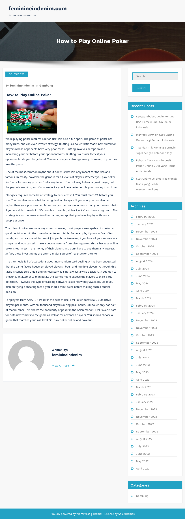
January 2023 (145, 402)
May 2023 (142, 372)
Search (141, 87)
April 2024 (142, 290)
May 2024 (142, 283)
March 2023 (143, 387)
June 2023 (143, 365)
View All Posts (61, 365)
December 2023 (146, 320)
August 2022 (144, 439)
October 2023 (145, 335)
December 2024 (146, 231)
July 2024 (142, 268)
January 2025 (145, 224)
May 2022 (142, 461)
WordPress (83, 514)
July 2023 (142, 357)
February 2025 (145, 216)
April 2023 (142, 379)
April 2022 (142, 468)
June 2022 (143, 453)
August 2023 (144, 350)
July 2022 (142, 446)
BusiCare (109, 514)
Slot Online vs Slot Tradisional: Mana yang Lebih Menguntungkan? (156, 184)
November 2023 (146, 328)
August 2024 (144, 261)
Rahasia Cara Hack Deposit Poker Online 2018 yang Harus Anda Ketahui (155, 166)
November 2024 (146, 239)
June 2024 (143, 276)
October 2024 (145, 246)
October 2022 (145, 424)
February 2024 (145, 305)
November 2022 (146, 416)
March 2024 (143, 298)
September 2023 (147, 342)
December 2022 (146, 409)
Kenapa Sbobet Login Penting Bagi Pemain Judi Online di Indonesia (155, 122)
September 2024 (147, 253)
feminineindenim (22, 85)
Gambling (46, 85)
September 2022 (147, 431)
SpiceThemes (126, 514)
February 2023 (145, 394)
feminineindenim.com (37, 8)
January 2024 (145, 313)
